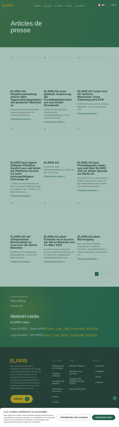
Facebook (99, 366)
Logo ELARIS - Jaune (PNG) (54, 328)
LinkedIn (99, 382)
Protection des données (75, 372)
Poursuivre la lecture (19, 119)
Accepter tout (103, 417)
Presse (55, 397)
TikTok (98, 377)
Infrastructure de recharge (58, 367)
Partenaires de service (57, 390)
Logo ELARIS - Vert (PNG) (53, 335)
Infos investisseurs (77, 389)
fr (102, 5)
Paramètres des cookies (74, 417)
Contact (55, 402)
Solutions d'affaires (56, 374)
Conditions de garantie (58, 382)
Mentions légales (76, 366)
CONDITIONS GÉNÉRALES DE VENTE (76, 381)
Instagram (99, 371)
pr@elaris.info (16, 306)
